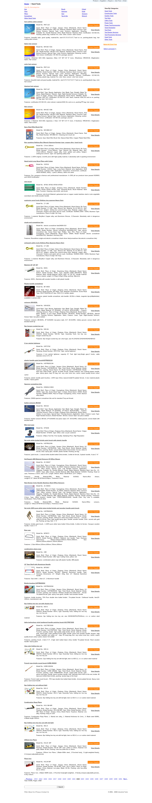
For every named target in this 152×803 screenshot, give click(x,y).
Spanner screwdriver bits (33, 384)
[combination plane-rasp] (29, 558)
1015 (45, 779)
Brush (63, 9)
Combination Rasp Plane (33, 702)
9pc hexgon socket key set (33, 326)
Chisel (84, 9)
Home (26, 4)
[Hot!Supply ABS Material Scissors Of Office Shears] (29, 471)
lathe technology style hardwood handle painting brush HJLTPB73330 (49, 622)
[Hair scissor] (29, 119)
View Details (95, 30)
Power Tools (109, 23)
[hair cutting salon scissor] (29, 34)
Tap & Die (64, 16)
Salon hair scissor (30, 44)
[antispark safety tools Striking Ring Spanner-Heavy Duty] (29, 252)
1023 (82, 779)
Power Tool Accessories (112, 25)
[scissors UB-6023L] (29, 311)
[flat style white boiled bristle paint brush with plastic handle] (29, 450)
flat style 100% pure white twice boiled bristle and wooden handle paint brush (51, 508)
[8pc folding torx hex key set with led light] (29, 731)
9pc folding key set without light (35, 685)
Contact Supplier (93, 25)
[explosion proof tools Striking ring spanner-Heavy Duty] (29, 209)
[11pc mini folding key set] (29, 654)
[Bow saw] (29, 539)
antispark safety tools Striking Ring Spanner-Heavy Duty (44, 243)
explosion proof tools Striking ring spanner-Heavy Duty (43, 200)
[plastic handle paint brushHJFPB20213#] (29, 369)
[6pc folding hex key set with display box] (29, 609)
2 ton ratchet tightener (32, 343)
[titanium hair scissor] (29, 98)
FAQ (25, 792)
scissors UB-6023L (31, 302)
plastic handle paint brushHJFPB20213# (38, 360)
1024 (87, 779)
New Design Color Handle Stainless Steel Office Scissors (44, 483)
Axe (25, 9)
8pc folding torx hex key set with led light (39, 723)
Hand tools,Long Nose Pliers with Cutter (38, 161)
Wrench (84, 16)
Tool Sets (108, 18)
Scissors (84, 14)
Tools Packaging (110, 27)
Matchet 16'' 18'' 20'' (31, 265)
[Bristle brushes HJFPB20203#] (29, 593)
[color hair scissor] (29, 76)
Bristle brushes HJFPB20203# (34, 583)
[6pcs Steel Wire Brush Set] (29, 139)
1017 (54, 779)
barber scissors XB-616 (32, 403)
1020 (69, 779)
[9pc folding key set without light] (29, 693)
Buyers (110, 1)
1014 (40, 779)
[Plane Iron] (29, 767)
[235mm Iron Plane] (29, 748)
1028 (106, 779)
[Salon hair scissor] (29, 56)
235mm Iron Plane (30, 740)
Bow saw (27, 530)
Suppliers (103, 1)
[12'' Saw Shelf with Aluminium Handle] (29, 574)
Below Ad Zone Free (110, 44)
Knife (83, 11)
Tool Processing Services (113, 35)
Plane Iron (27, 758)
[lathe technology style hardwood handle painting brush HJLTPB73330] (29, 631)
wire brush (28, 181)
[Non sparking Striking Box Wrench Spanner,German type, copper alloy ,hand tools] (29, 149)
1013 (35, 779)
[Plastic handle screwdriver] (29, 296)
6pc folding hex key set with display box (38, 603)
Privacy (38, 792)
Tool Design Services (111, 32)
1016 (50, 779)
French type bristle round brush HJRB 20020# (40, 663)
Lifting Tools (108, 20)
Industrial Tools (123, 792)
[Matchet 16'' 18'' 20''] (29, 272)
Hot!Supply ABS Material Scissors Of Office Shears (42, 459)
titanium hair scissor (31, 86)
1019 (64, 779)
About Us (31, 792)
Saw (62, 14)
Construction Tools (111, 13)
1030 (115, 779)
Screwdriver (28, 16)
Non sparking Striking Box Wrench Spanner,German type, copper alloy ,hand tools (53, 142)
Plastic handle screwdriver (33, 283)
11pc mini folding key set (33, 646)
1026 (96, 779)
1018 (59, 779)
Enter (125, 1)
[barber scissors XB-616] (29, 411)
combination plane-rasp (32, 549)
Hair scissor (28, 106)
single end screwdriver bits (33, 222)
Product (95, 1)
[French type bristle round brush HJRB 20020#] (29, 672)
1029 (111, 779)
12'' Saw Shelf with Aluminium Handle (37, 564)
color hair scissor (30, 64)
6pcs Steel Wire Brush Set (33, 127)
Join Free (118, 1)
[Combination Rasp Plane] (29, 709)
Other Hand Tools (30, 18)
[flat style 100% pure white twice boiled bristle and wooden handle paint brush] (29, 520)
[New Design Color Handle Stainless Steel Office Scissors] (29, 495)
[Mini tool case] (29, 437)
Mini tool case (29, 425)
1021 (73, 779)
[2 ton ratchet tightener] (29, 355)
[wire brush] (29, 190)
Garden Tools (109, 16)
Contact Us (45, 792)
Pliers (26, 14)
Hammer (64, 11)
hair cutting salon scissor (33, 21)
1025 (91, 779)
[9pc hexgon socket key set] (29, 337)
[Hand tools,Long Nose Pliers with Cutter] (29, 167)
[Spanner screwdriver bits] (29, 396)
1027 (101, 779)
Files (25, 11)
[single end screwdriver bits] (30, 234)
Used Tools (108, 37)
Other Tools (108, 39)
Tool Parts (108, 30)
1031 (120, 779)
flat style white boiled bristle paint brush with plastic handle (45, 440)
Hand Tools (108, 11)
